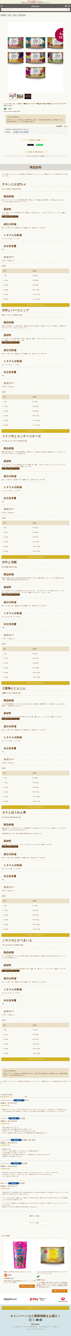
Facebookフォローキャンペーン (36, 1308)
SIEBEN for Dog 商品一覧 (36, 305)
